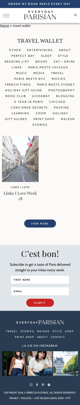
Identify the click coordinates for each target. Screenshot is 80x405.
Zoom (41, 113)
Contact (58, 337)
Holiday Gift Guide (23, 90)
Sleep (46, 56)
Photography (61, 90)
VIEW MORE (40, 223)
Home (4, 26)
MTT (68, 398)
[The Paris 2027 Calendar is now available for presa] (65, 363)
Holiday (60, 113)
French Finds (18, 84)
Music (21, 73)
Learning (21, 113)
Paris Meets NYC (30, 79)
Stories (39, 125)
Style (63, 56)
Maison (68, 119)
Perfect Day (23, 56)
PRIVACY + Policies (20, 398)
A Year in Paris (28, 102)
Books (41, 61)
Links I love (20, 187)
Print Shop (44, 119)
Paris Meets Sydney (56, 84)
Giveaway (41, 96)
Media (39, 73)
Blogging (65, 96)
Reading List (17, 61)
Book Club (16, 96)
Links (16, 67)
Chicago (57, 102)
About (65, 50)
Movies (58, 79)
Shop (69, 331)
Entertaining (40, 50)
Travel (57, 73)
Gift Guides (16, 119)
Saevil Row (56, 398)
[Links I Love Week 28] (20, 181)
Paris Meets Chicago (48, 67)
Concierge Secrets (29, 107)
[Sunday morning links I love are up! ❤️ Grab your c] (14, 363)
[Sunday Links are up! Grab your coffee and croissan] (40, 363)
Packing (61, 107)
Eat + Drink (64, 61)
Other (15, 50)
